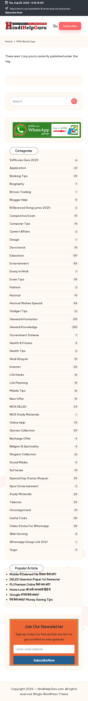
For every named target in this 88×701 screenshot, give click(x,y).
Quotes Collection (22, 430)
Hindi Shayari (19, 359)
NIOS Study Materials (24, 414)
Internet (15, 367)
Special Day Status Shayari (29, 478)
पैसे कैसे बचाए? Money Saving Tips (31, 599)
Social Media (19, 462)
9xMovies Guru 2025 (24, 160)
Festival (15, 295)
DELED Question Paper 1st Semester (35, 579)
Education (17, 255)
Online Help (17, 422)
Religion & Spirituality (24, 446)
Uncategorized (20, 510)
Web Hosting (19, 534)
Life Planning (19, 383)
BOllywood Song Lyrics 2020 (30, 208)
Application (18, 168)
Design (14, 239)
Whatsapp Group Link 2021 (29, 542)
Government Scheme (24, 335)
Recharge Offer (20, 438)
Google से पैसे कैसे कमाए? (24, 595)
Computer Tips (20, 224)
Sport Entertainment (24, 486)
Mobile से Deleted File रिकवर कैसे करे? (33, 574)
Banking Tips (19, 176)
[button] (70, 26)
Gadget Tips (19, 311)
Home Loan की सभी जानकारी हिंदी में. (30, 589)
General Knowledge (23, 327)
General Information (24, 319)
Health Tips (18, 351)
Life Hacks (17, 375)
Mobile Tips (18, 391)
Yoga (13, 550)
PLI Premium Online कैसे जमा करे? (30, 584)
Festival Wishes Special (26, 303)
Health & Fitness (21, 343)
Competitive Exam (22, 216)
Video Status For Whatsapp (29, 526)
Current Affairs (20, 231)
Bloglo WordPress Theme (50, 694)
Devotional (17, 247)
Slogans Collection (23, 454)
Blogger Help (19, 200)
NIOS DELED (18, 406)
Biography (17, 184)
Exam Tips (17, 279)
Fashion (15, 287)
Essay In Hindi (19, 271)
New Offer (17, 399)
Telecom (16, 502)
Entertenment (19, 263)
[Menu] (55, 26)
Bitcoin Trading (20, 192)
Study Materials (21, 494)
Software (16, 470)
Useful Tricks (18, 518)
